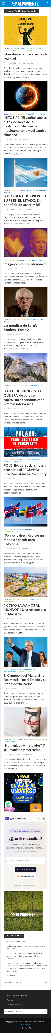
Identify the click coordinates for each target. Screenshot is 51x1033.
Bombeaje (11, 975)
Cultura (6, 48)
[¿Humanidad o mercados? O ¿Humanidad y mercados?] (25, 721)
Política (13, 51)
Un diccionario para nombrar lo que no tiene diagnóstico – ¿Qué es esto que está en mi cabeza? (24, 956)
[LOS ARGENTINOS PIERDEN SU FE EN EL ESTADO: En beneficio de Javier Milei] (25, 172)
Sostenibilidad (9, 742)
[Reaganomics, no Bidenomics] (25, 242)
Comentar (29, 63)
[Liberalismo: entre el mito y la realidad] (25, 30)
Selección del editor (24, 51)
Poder (44, 190)
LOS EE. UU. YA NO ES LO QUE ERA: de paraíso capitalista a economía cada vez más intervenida (24, 397)
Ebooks (10, 1000)
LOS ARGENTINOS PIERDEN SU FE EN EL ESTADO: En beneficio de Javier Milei (25, 200)
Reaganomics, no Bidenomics (25, 264)
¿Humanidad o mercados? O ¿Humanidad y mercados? (24, 747)
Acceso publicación (14, 1004)
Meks (31, 1021)
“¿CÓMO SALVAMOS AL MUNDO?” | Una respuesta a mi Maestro (25, 609)
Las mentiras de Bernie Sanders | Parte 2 (21, 327)
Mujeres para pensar (33, 48)
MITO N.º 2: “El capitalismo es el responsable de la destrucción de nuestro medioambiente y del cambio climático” (25, 126)
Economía (13, 114)
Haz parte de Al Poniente (17, 995)
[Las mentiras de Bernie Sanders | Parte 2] (25, 301)
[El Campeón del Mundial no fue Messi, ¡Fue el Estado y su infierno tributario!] (25, 651)
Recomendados (10, 672)
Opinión (7, 51)
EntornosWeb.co (24, 1024)
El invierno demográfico (16, 941)
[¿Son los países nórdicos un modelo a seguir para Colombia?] (25, 511)
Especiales (24, 460)
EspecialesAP (34, 460)
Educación (14, 48)
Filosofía (21, 48)
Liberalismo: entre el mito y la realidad (25, 56)
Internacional (30, 190)
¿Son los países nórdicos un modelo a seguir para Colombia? (24, 539)
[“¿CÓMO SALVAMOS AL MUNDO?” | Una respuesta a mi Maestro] (25, 581)
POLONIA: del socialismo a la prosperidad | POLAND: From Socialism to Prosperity (25, 469)
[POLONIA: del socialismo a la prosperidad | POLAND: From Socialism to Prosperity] (25, 441)
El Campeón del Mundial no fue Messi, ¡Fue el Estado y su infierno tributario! (25, 679)
